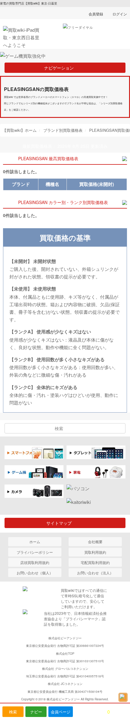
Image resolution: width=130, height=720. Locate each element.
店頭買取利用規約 (34, 562)
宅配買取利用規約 (95, 562)
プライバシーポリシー (35, 552)
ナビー (36, 712)
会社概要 (95, 541)
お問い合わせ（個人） (35, 572)
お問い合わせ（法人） (95, 572)
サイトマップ (61, 523)
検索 (13, 712)
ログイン (119, 13)
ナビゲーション (61, 68)
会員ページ (60, 712)
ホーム (34, 541)
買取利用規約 (95, 552)
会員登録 (96, 13)
